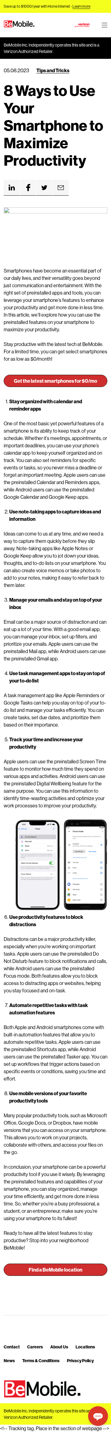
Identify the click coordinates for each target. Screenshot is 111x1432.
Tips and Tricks (52, 70)
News (9, 1360)
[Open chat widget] (98, 1416)
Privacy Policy (80, 1360)
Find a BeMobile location (55, 1269)
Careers (35, 1346)
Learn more (81, 6)
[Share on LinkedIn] (12, 188)
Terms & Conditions (41, 1360)
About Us (59, 1346)
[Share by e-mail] (61, 188)
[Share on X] (44, 188)
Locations (85, 1346)
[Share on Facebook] (28, 188)
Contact (12, 1346)
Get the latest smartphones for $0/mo (55, 381)
